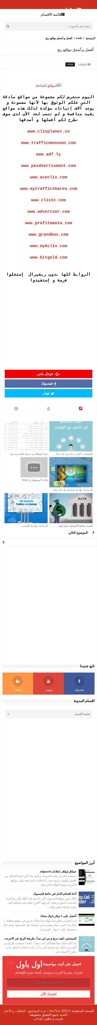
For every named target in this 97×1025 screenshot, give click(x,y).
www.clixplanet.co (49, 131)
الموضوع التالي (78, 532)
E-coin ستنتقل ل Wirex (35, 480)
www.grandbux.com (48, 234)
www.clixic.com (48, 200)
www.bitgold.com (48, 257)
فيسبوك (47, 383)
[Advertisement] (48, 325)
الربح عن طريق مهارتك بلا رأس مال (72, 489)
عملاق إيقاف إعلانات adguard (58, 871)
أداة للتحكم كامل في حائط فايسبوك (54, 893)
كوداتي (38, 1018)
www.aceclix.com (48, 177)
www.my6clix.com (48, 246)
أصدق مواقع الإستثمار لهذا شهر (75, 525)
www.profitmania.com (48, 223)
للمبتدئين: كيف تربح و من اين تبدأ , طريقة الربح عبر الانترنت (40, 938)
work (79, 38)
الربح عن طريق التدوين (35, 525)
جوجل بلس (45, 374)
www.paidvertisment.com (48, 166)
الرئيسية (90, 38)
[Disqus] (48, 605)
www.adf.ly (48, 154)
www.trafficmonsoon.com (48, 143)
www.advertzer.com (49, 211)
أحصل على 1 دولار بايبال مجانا (58, 916)
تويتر (46, 393)
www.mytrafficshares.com (48, 188)
